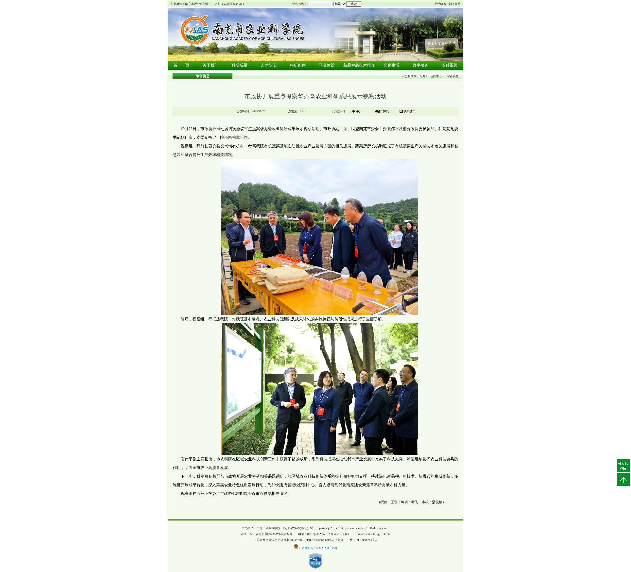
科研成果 (239, 65)
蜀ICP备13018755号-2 (363, 540)
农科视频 (449, 65)
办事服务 (420, 65)
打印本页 (385, 111)
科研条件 (298, 65)
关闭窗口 (410, 111)
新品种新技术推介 (359, 65)
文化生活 (391, 65)
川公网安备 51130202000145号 (318, 548)
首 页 (181, 65)
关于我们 (210, 65)
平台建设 (327, 65)
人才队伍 (269, 65)
